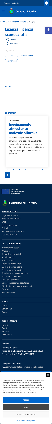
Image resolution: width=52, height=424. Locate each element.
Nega (26, 407)
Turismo (5, 289)
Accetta (26, 399)
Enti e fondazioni (9, 225)
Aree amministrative (11, 218)
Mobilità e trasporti (10, 279)
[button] (48, 30)
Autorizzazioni (8, 260)
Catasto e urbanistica (11, 263)
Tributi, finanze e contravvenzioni (17, 286)
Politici (5, 228)
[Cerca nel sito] (45, 11)
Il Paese (5, 331)
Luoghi (5, 325)
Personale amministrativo (13, 231)
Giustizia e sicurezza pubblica (15, 273)
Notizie (5, 305)
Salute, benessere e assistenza (15, 282)
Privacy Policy (30, 420)
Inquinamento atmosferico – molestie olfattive (23, 128)
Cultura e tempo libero (12, 266)
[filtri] (31, 86)
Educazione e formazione (13, 270)
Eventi (4, 328)
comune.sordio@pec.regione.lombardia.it (24, 366)
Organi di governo (10, 215)
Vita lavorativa (8, 292)
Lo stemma (7, 334)
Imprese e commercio (11, 276)
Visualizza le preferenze (26, 414)
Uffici (4, 221)
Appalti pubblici (8, 257)
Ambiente (6, 250)
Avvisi (4, 311)
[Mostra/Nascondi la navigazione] (3, 11)
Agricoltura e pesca (10, 247)
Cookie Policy (20, 420)
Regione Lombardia (11, 3)
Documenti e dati (9, 234)
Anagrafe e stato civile (12, 254)
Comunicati (7, 308)
